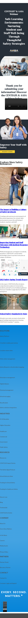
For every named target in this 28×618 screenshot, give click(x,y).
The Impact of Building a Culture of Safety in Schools (13, 210)
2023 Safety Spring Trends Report (14, 279)
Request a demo (7, 151)
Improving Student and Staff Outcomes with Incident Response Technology (14, 244)
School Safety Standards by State (13, 314)
